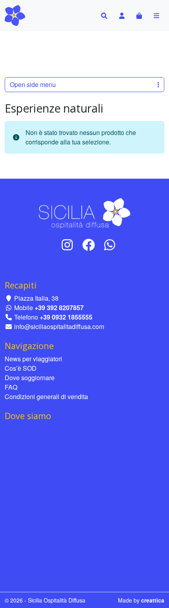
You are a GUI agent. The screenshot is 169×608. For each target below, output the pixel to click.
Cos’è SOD (21, 368)
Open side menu (33, 84)
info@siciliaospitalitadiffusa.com (58, 326)
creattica (152, 600)
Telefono (52, 317)
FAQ (11, 387)
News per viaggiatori (33, 358)
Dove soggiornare (30, 377)
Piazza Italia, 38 (36, 298)
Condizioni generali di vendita (46, 396)
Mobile (48, 307)
